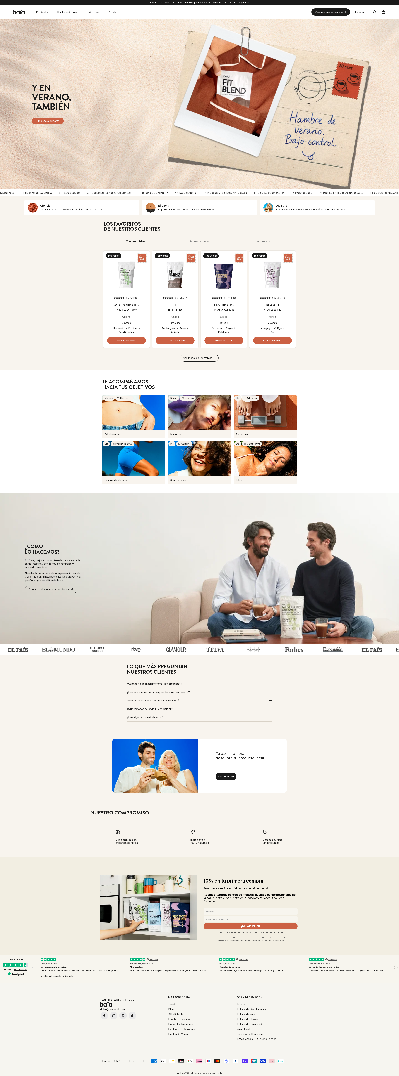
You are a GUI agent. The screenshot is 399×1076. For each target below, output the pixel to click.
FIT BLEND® (175, 307)
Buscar (241, 1004)
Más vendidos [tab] (135, 241)
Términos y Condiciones (251, 1034)
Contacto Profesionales (182, 1029)
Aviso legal (243, 1029)
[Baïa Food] (18, 12)
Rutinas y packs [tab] (199, 241)
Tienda (172, 1004)
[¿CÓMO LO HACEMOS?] (199, 568)
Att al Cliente (175, 1014)
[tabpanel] (199, 306)
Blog (171, 1009)
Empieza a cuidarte (48, 121)
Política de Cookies (248, 1019)
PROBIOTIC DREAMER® (224, 307)
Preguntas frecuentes (181, 1024)
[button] (383, 12)
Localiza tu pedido (179, 1019)
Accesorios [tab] (263, 241)
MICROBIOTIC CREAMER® (126, 307)
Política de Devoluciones (251, 1009)
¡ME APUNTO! (250, 926)
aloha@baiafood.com (112, 1009)
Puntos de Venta (178, 1034)
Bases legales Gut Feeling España (256, 1039)
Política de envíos (247, 1014)
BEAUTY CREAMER (272, 307)
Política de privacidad (249, 1024)
